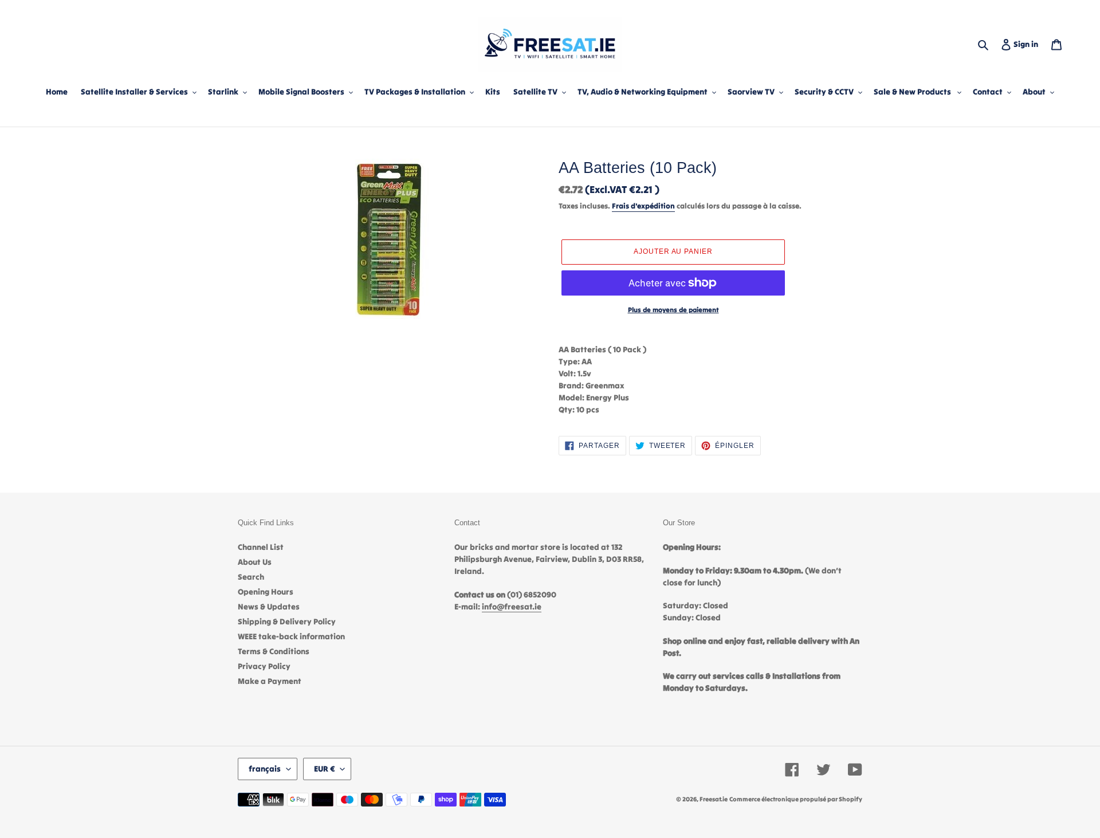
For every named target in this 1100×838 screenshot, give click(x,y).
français (265, 769)
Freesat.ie (714, 799)
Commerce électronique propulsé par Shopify (795, 799)
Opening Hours (265, 592)
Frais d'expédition (643, 206)
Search (251, 577)
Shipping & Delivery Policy (287, 621)
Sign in (1028, 43)
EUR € (324, 769)
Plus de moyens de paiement (673, 309)
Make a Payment (269, 681)
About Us (255, 562)
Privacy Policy (264, 666)
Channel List (261, 547)
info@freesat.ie (511, 606)
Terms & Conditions (273, 651)
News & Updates (269, 606)
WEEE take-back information (291, 636)
